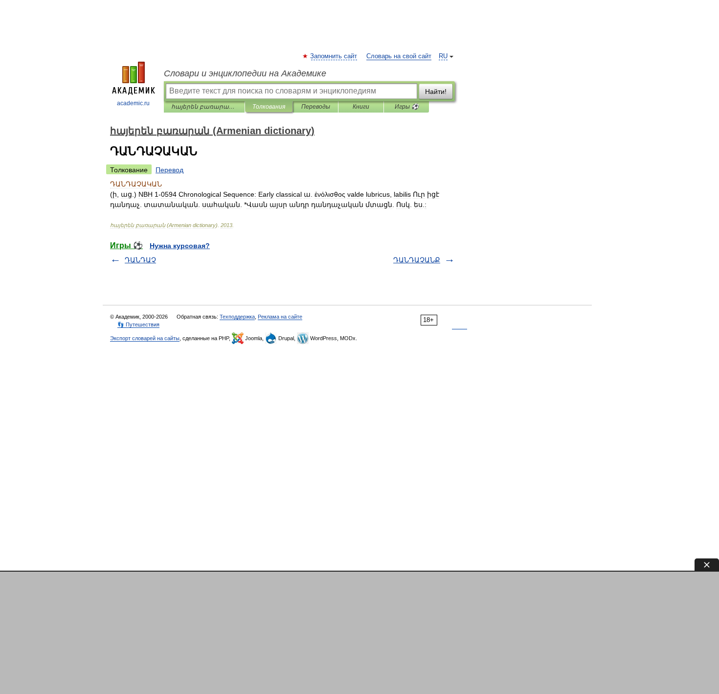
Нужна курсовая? (180, 246)
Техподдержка (237, 317)
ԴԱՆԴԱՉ (140, 260)
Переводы (315, 106)
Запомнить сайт (334, 56)
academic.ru (133, 103)
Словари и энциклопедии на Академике (245, 73)
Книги (361, 106)
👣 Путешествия (138, 324)
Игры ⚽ (407, 106)
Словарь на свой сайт (398, 56)
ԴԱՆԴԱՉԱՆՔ (416, 260)
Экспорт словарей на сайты (145, 338)
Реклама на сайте (280, 317)
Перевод (169, 170)
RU (443, 56)
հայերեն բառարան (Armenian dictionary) (204, 106)
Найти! (436, 91)
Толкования (268, 106)
